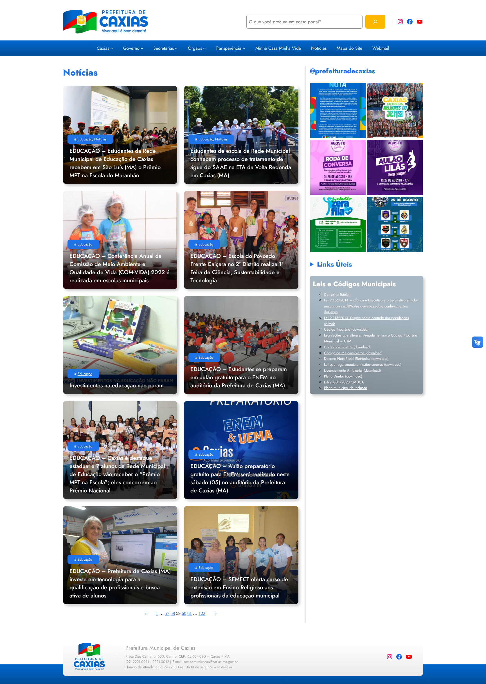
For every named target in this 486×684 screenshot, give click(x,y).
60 (184, 613)
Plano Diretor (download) (343, 376)
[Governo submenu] (142, 48)
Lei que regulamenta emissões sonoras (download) (362, 364)
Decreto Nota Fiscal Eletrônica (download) (356, 358)
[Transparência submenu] (243, 48)
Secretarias (163, 48)
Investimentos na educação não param (116, 385)
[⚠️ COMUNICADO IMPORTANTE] (338, 110)
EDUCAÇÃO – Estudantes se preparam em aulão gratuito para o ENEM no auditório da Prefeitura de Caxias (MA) (238, 377)
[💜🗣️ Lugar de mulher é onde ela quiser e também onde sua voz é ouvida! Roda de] (338, 167)
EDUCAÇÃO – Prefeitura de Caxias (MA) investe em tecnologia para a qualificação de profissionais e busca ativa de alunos (120, 583)
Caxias (103, 48)
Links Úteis (334, 264)
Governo (131, 48)
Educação (85, 139)
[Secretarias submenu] (176, 48)
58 (172, 613)
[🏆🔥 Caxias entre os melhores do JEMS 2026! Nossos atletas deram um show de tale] (395, 110)
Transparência (228, 48)
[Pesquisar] (375, 22)
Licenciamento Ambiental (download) (352, 370)
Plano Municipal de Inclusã (344, 387)
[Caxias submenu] (111, 48)
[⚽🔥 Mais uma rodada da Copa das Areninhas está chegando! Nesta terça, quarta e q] (395, 224)
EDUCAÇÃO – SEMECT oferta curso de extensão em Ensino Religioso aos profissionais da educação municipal (239, 587)
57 (167, 613)
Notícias (100, 139)
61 (189, 613)
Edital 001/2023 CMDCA (344, 382)
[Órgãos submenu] (204, 48)
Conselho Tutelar (337, 294)
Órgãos (195, 48)
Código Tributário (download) (346, 329)
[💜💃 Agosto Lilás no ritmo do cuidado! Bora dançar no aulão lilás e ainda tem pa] (395, 167)
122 (202, 613)
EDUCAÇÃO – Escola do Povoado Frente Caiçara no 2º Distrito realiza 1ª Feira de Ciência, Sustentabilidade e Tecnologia (236, 268)
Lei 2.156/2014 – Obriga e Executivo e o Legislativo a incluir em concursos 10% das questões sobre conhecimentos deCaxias (371, 306)
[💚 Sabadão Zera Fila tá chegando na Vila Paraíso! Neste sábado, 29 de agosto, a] (338, 224)
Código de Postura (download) (347, 347)
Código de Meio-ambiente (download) (353, 353)
